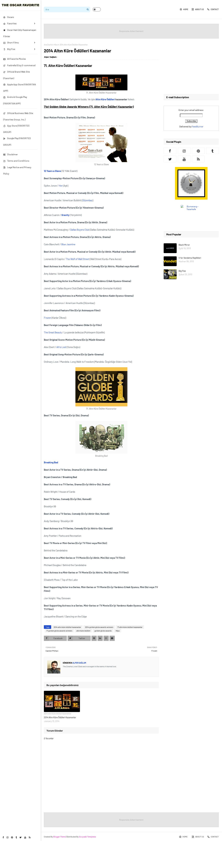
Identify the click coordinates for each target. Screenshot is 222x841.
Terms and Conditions (18, 160)
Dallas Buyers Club (79, 229)
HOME (185, 9)
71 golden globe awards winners (59, 630)
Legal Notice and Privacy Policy (17, 170)
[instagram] (7, 837)
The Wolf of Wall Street (77, 259)
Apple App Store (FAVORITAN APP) (19, 87)
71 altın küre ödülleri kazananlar (129, 627)
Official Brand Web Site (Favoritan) (16, 74)
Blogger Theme (59, 836)
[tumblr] (16, 837)
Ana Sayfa (48, 44)
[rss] (30, 837)
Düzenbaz (87, 200)
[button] (97, 9)
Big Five (182, 271)
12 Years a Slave (52, 170)
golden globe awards (103, 630)
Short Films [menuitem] (13, 42)
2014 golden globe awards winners (99, 627)
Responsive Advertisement (131, 31)
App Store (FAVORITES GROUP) (16, 128)
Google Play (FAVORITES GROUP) (17, 141)
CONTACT (215, 9)
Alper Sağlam (50, 57)
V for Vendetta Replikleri (190, 258)
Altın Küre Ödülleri (105, 99)
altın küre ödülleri (83, 630)
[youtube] (25, 837)
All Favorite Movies (16, 58)
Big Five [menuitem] (11, 49)
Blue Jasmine (68, 244)
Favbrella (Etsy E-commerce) (21, 65)
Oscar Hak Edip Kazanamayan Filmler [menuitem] (19, 33)
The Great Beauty (53, 332)
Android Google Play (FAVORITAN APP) (15, 100)
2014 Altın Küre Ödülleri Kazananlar (60, 717)
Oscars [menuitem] (10, 17)
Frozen (47, 317)
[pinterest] (12, 837)
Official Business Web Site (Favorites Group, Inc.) (18, 116)
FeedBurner (197, 126)
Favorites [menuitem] (12, 23)
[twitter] (21, 837)
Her (61, 185)
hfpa (56, 44)
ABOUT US (199, 9)
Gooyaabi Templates (87, 836)
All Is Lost (61, 347)
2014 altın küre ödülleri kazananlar (67, 627)
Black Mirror (184, 244)
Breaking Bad (51, 462)
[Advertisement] (191, 66)
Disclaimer (12, 154)
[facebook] (3, 837)
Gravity (65, 214)
